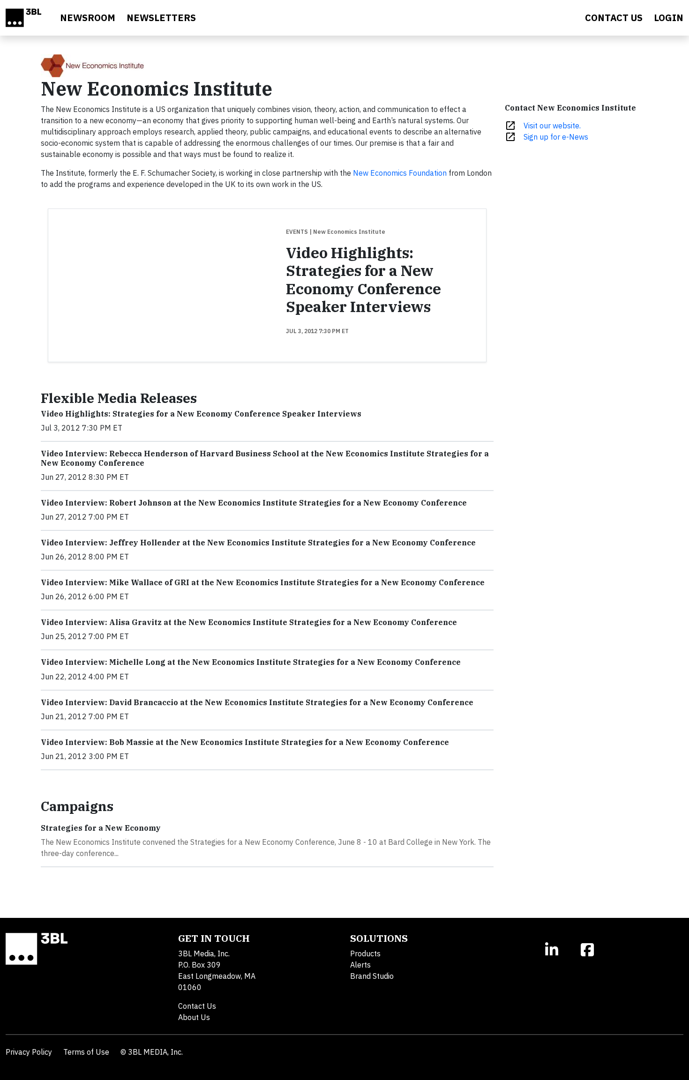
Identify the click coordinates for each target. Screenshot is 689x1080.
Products (365, 953)
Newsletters (161, 17)
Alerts (360, 964)
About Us (194, 1017)
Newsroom (87, 17)
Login (668, 17)
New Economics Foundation (400, 173)
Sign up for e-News (556, 137)
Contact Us (197, 1006)
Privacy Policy (29, 1052)
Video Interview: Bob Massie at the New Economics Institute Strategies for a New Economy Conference (245, 742)
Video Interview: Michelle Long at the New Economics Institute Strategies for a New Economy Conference (251, 662)
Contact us (614, 17)
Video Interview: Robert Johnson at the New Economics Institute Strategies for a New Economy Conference (254, 502)
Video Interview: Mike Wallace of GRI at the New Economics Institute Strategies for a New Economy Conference (263, 582)
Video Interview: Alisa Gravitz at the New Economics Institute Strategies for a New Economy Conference (249, 622)
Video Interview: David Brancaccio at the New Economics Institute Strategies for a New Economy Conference (257, 702)
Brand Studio (372, 976)
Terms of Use (86, 1052)
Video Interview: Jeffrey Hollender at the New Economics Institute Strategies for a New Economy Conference (258, 542)
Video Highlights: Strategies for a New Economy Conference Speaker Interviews (363, 279)
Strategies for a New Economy (101, 828)
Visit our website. (552, 125)
